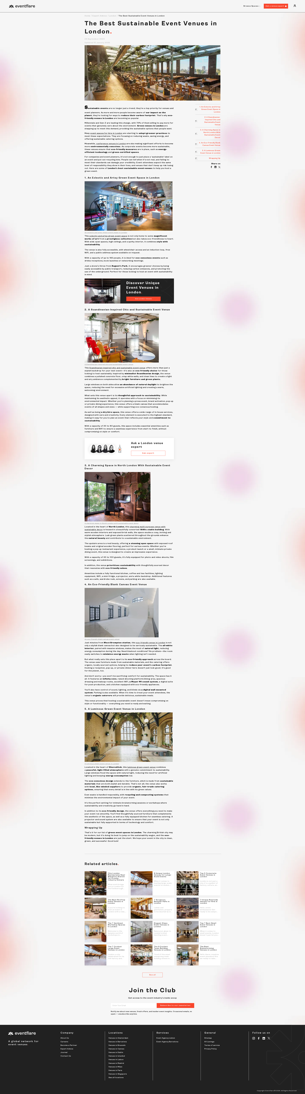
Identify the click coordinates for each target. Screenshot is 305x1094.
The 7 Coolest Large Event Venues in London (116, 948)
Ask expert (148, 453)
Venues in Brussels (117, 1045)
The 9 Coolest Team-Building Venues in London (162, 948)
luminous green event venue (141, 767)
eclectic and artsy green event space (108, 236)
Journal (64, 1052)
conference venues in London (111, 144)
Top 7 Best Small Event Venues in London (208, 924)
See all (152, 975)
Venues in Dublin (116, 1052)
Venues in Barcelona (118, 1042)
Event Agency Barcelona (167, 1042)
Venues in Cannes (116, 1049)
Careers (64, 1042)
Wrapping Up (214, 158)
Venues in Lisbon (116, 1060)
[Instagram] (253, 1038)
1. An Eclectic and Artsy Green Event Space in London (210, 109)
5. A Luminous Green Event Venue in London (210, 152)
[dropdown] (295, 6)
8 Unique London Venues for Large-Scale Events (163, 875)
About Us (65, 1038)
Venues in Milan (115, 1067)
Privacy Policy (210, 1049)
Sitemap (208, 1038)
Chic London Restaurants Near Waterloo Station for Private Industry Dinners (116, 877)
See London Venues (143, 299)
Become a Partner (69, 1045)
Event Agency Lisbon (165, 1038)
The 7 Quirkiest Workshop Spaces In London (116, 924)
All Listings (209, 1042)
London (112, 16)
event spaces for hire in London (106, 133)
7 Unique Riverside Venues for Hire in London (209, 901)
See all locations (116, 1078)
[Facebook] (258, 1038)
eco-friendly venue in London (150, 643)
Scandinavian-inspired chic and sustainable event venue (117, 368)
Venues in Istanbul (117, 1056)
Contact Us (66, 1056)
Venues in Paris (115, 1070)
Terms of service (212, 1045)
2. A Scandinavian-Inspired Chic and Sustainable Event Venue (212, 121)
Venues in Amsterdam (118, 1038)
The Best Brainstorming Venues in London (208, 948)
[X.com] (269, 1038)
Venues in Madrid (116, 1063)
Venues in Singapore (118, 1074)
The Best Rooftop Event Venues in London (116, 901)
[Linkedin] (263, 1038)
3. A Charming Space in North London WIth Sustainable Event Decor (210, 133)
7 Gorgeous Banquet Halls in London (162, 901)
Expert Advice (99, 16)
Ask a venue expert (275, 6)
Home (87, 16)
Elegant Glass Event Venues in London (161, 924)
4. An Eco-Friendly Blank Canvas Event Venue (209, 144)
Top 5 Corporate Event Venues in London (208, 875)
